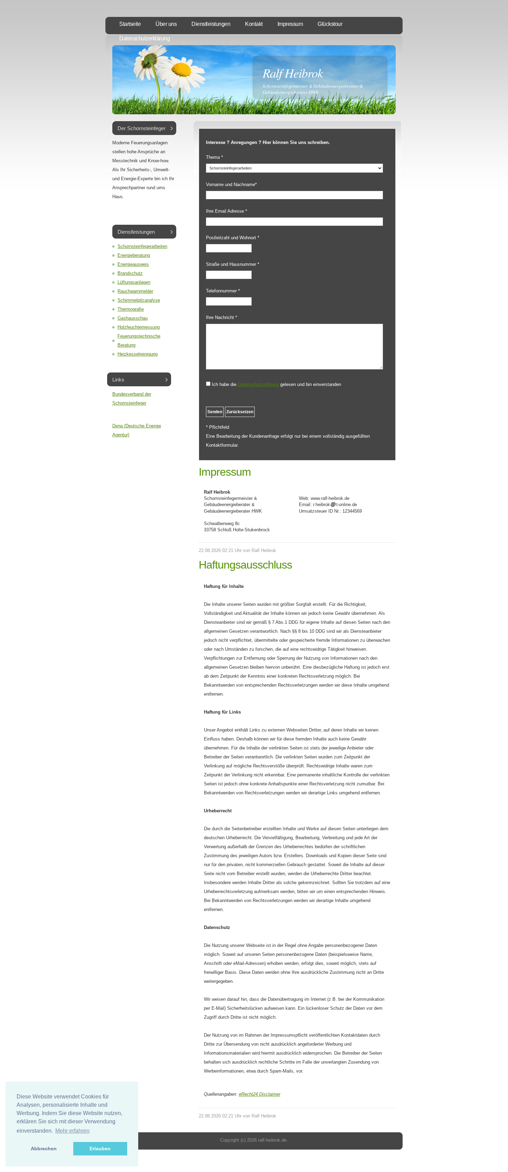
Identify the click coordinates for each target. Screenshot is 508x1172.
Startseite (130, 24)
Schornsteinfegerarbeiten (142, 246)
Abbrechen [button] (44, 1148)
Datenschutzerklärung (144, 38)
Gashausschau (132, 318)
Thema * (214, 157)
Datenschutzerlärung (258, 384)
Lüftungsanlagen (133, 282)
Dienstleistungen (210, 24)
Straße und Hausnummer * (232, 264)
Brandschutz (130, 273)
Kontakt (254, 24)
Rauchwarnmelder (135, 291)
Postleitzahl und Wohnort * (232, 237)
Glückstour (330, 24)
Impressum (290, 24)
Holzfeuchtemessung (138, 327)
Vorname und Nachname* (231, 184)
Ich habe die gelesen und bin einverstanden (276, 384)
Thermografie (130, 309)
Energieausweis (133, 264)
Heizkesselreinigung (137, 354)
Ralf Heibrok (293, 72)
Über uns (166, 24)
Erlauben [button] (100, 1148)
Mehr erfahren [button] (72, 1131)
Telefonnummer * (223, 290)
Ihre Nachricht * (221, 317)
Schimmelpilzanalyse (138, 300)
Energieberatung (133, 255)
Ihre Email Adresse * (226, 211)
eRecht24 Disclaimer (259, 1094)
